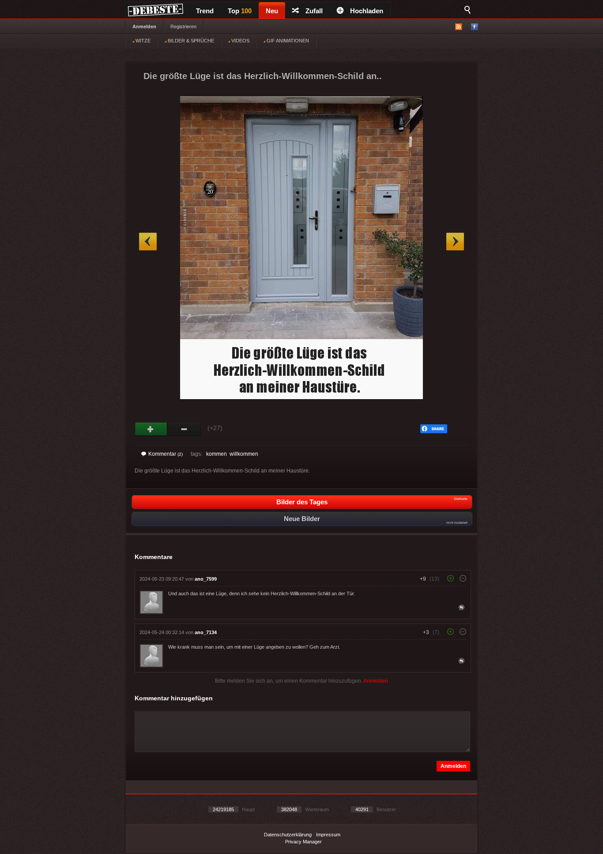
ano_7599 (206, 579)
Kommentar (165, 454)
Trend (205, 11)
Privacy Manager (303, 841)
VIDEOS (239, 40)
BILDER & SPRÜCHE (190, 40)
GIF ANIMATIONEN (287, 40)
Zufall (314, 11)
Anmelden (144, 26)
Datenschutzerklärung (288, 834)
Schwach (184, 429)
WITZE (142, 40)
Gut (151, 429)
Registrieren (183, 26)
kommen (216, 454)
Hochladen (366, 11)
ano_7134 (206, 632)
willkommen (244, 454)
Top (240, 11)
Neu (272, 11)
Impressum (328, 834)
